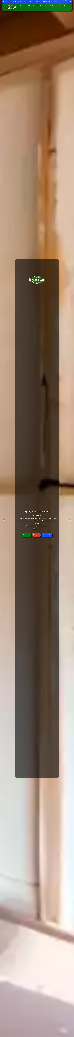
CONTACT (55, 1)
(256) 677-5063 (27, 1)
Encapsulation (47, 534)
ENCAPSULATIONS (55, 5)
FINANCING (45, 1)
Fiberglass (36, 534)
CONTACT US (23, 9)
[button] (4, 519)
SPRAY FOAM (30, 5)
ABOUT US (37, 1)
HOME (21, 5)
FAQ (50, 1)
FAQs (65, 5)
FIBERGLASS (42, 5)
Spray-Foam (26, 534)
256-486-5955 (18, 1)
